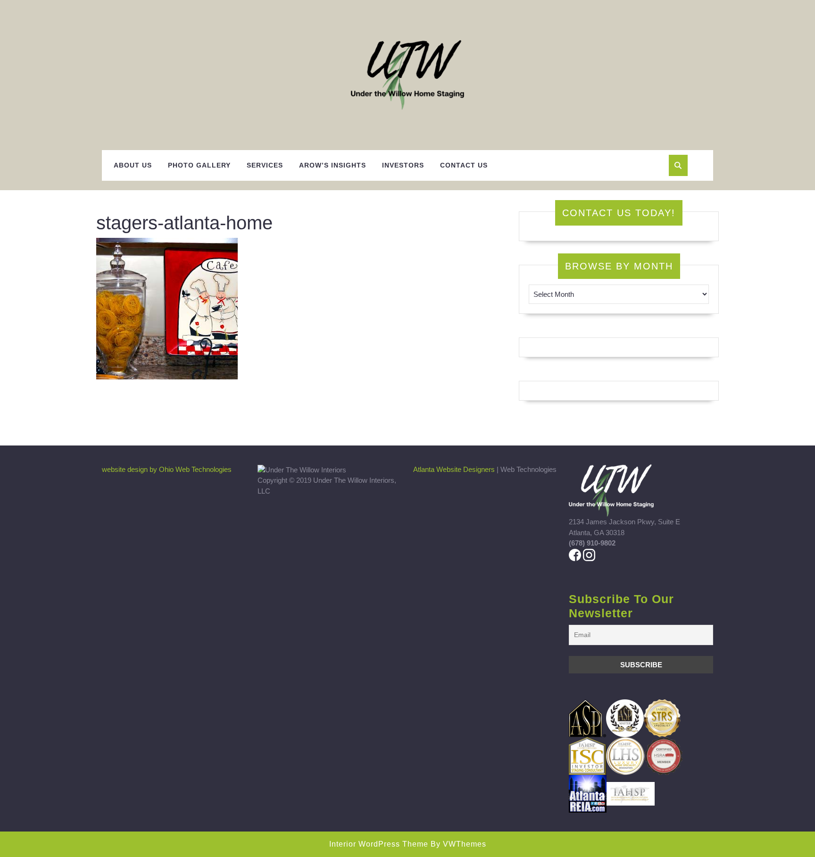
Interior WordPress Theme (378, 844)
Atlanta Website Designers (454, 469)
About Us (133, 165)
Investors (403, 165)
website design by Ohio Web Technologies (167, 469)
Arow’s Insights (332, 165)
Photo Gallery (199, 165)
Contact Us (464, 165)
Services (265, 165)
